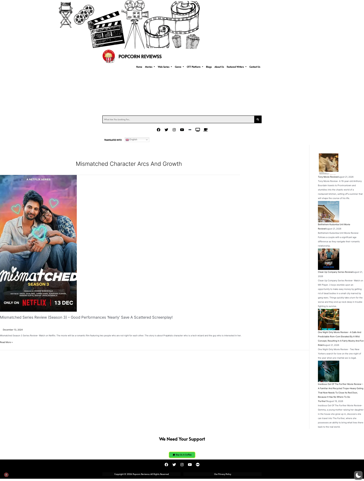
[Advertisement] (182, 91)
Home (139, 66)
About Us (219, 66)
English (133, 139)
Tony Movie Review (327, 176)
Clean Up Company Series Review (335, 272)
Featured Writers (235, 66)
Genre (178, 66)
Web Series (163, 66)
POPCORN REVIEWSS (140, 56)
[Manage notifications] (6, 474)
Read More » (6, 342)
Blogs (209, 66)
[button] (150, 66)
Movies (148, 66)
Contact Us (254, 66)
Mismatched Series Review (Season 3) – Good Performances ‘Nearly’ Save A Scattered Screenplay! (86, 317)
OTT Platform (193, 66)
